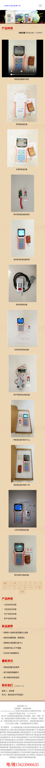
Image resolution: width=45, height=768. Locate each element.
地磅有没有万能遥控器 (33, 735)
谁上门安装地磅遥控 (19, 745)
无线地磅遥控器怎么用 (22, 750)
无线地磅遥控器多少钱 (33, 747)
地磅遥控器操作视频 (21, 79)
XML (26, 706)
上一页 (13, 583)
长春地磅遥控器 (21, 169)
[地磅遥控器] (10, 4)
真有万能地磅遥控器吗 (18, 755)
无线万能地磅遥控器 (37, 750)
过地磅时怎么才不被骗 (12, 648)
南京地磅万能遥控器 (21, 575)
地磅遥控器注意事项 (11, 667)
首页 (5, 583)
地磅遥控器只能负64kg (21, 440)
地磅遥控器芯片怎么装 (28, 732)
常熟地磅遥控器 (21, 124)
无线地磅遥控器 (10, 605)
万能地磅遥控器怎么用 (16, 747)
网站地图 (20, 706)
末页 (22, 592)
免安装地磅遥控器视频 (22, 259)
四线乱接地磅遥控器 (34, 745)
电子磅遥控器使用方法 (22, 737)
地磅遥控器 (30, 33)
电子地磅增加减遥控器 (22, 395)
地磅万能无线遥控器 (17, 730)
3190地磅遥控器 (16, 727)
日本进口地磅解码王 (11, 653)
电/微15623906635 (22, 764)
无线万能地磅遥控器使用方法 (10, 752)
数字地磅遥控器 (10, 619)
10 (25, 587)
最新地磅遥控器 (30, 757)
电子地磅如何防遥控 (11, 677)
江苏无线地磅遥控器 (21, 530)
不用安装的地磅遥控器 (31, 727)
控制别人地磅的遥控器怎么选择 (16, 633)
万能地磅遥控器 (10, 609)
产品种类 (38, 33)
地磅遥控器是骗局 (13, 732)
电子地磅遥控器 (10, 614)
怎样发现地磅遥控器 (21, 350)
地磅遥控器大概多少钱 (22, 485)
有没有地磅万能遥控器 (30, 752)
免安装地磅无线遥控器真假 (33, 742)
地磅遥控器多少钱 (31, 730)
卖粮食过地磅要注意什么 (13, 643)
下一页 (38, 587)
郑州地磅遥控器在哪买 (22, 214)
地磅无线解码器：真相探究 (14, 638)
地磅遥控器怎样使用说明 (16, 735)
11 (31, 587)
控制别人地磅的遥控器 (27, 740)
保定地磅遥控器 (21, 304)
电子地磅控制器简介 (11, 672)
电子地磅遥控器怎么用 (10, 740)
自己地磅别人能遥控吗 (35, 755)
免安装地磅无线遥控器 (15, 742)
